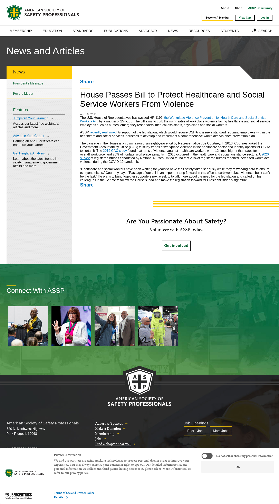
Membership (21, 31)
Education (52, 31)
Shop (238, 8)
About (225, 8)
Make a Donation (108, 428)
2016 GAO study (115, 150)
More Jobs (220, 431)
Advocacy (148, 31)
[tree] (39, 89)
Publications (116, 31)
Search (265, 31)
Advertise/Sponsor (109, 423)
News (173, 31)
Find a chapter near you (113, 443)
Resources (199, 31)
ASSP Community (260, 8)
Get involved (176, 246)
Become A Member (217, 17)
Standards (83, 31)
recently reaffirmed (103, 132)
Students (230, 31)
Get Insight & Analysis (29, 153)
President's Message (28, 83)
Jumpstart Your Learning (30, 118)
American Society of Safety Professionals (43, 12)
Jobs (98, 438)
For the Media (23, 93)
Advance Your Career (28, 136)
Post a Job (195, 431)
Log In (265, 17)
